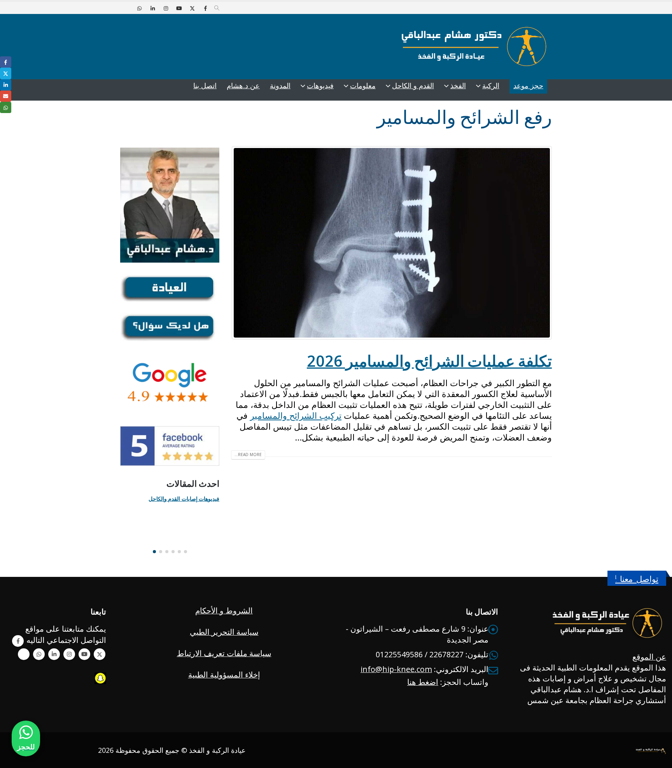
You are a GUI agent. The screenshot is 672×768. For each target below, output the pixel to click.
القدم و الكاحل (413, 86)
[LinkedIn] (152, 8)
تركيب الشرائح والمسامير (295, 415)
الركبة (490, 86)
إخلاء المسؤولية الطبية (224, 674)
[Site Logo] (474, 46)
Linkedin (54, 654)
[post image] (391, 242)
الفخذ (458, 86)
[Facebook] (205, 8)
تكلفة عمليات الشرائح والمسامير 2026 (429, 360)
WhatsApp (39, 654)
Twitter (99, 654)
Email (5, 96)
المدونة (280, 86)
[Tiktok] (126, 8)
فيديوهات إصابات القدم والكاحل (184, 498)
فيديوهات (320, 86)
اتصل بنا (205, 86)
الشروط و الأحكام (224, 610)
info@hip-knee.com (396, 669)
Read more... (248, 454)
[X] (192, 8)
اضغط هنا (422, 682)
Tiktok (24, 654)
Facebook (18, 641)
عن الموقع (649, 656)
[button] (217, 8)
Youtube (84, 654)
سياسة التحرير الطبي (224, 632)
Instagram (69, 654)
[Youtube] (178, 8)
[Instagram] (165, 8)
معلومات (363, 86)
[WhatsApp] (139, 8)
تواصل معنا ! (636, 579)
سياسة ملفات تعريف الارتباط (224, 653)
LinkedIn (5, 85)
